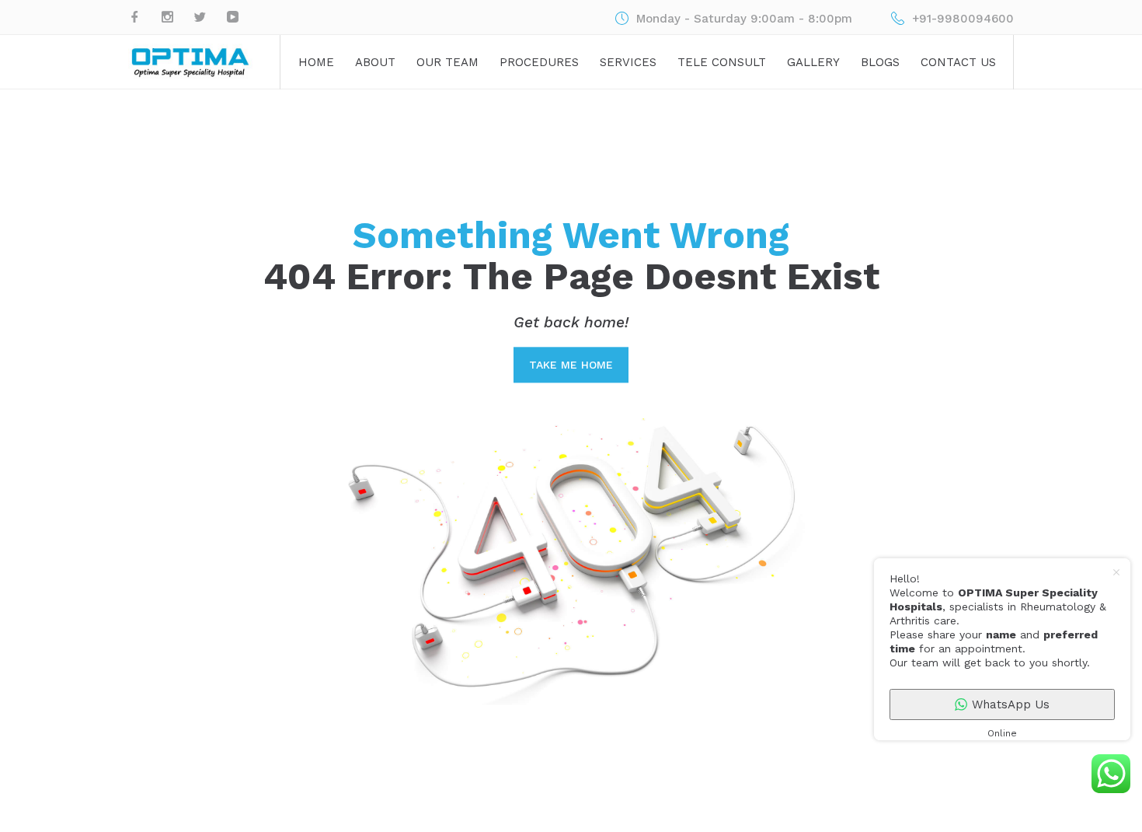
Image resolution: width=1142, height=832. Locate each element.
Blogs (880, 62)
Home (316, 62)
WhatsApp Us (1011, 704)
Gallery (813, 62)
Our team (447, 62)
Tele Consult (721, 62)
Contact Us (958, 62)
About (375, 62)
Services (628, 62)
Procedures (539, 62)
